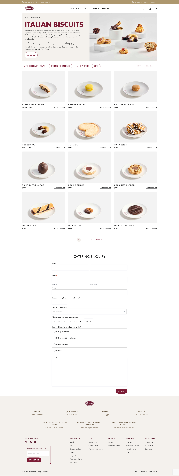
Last (91, 272)
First (53, 272)
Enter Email (54, 284)
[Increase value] (64, 301)
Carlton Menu (93, 445)
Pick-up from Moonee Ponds (66, 338)
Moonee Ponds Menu (95, 449)
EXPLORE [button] (105, 9)
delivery (67, 43)
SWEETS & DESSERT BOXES (60, 66)
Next (98, 240)
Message (55, 357)
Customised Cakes (76, 459)
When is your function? (60, 307)
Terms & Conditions (141, 472)
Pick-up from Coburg (63, 344)
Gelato (72, 452)
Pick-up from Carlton (63, 332)
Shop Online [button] (75, 9)
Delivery (59, 351)
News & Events (131, 449)
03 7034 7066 (43, 49)
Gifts (96, 66)
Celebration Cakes (76, 449)
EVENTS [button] (96, 9)
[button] (121, 391)
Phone (54, 288)
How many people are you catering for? (66, 298)
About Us (129, 442)
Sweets (72, 445)
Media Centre (149, 442)
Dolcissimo (148, 449)
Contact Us (129, 452)
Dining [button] (87, 9)
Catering (110, 442)
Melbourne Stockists (132, 445)
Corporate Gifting (75, 456)
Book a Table (92, 442)
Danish (72, 442)
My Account (149, 445)
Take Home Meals (114, 445)
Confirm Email (93, 284)
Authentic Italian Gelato (34, 66)
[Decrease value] (54, 301)
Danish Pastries (82, 66)
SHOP (26, 17)
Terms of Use (153, 472)
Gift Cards (73, 462)
